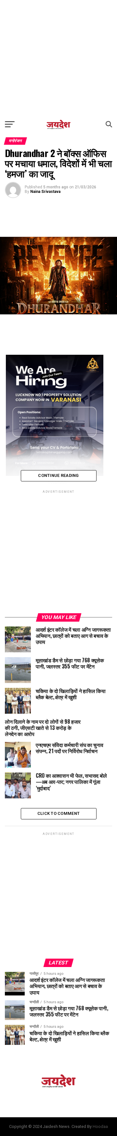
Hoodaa (100, 1126)
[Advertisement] (58, 58)
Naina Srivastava (45, 191)
